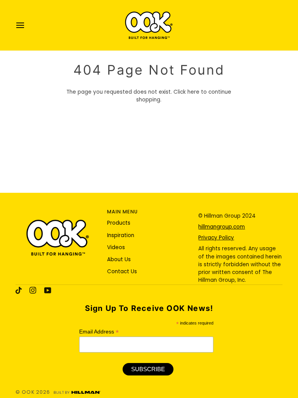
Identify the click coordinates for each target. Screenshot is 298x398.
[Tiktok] (19, 290)
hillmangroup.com (221, 226)
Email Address (99, 331)
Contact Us (122, 271)
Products (118, 223)
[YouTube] (47, 290)
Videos (116, 247)
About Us (119, 259)
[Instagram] (32, 290)
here (193, 92)
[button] (58, 210)
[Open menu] (27, 25)
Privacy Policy (216, 237)
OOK (28, 392)
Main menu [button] (122, 211)
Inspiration (120, 235)
